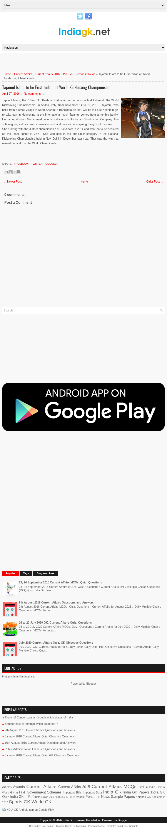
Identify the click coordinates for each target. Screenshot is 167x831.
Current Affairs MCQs (114, 786)
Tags (26, 573)
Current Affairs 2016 (47, 74)
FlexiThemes (47, 826)
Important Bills (72, 792)
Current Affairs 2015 (74, 787)
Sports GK (19, 801)
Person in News (85, 74)
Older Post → (155, 181)
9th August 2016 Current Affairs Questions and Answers (56, 602)
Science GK (143, 797)
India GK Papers (136, 792)
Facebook (21, 163)
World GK (42, 801)
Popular (10, 573)
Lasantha (81, 826)
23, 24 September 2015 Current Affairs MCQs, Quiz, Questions (60, 582)
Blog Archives (45, 573)
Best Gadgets (131, 826)
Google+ (51, 163)
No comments (33, 93)
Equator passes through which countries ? (31, 723)
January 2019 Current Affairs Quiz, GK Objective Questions (42, 755)
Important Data (92, 792)
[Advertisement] (53, 61)
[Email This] (6, 172)
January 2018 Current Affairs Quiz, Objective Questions (40, 736)
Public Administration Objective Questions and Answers (40, 749)
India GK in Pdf (21, 797)
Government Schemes (44, 792)
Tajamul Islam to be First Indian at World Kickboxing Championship (56, 87)
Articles (7, 787)
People (80, 797)
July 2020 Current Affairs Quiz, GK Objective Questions (56, 642)
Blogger (91, 683)
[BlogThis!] (10, 172)
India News (41, 797)
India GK (112, 791)
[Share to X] (14, 172)
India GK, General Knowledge (81, 820)
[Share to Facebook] (19, 172)
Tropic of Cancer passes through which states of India (39, 717)
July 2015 (55, 796)
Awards (19, 787)
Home (7, 74)
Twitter (37, 163)
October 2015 (68, 797)
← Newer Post (12, 181)
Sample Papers (123, 797)
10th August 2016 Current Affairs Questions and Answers (40, 742)
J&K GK (67, 74)
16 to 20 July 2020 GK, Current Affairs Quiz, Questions (55, 622)
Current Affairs (23, 74)
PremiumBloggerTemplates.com (105, 826)
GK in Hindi (17, 792)
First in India (147, 787)
